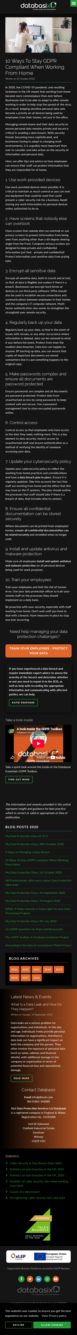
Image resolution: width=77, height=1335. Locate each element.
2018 (14, 977)
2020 (48, 969)
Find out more (19, 779)
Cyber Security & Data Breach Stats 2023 (36, 1163)
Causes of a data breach (25, 1191)
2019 (59, 969)
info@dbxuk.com (42, 1097)
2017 (25, 977)
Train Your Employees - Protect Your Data (38, 651)
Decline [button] (18, 1325)
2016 (36, 977)
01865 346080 (41, 1101)
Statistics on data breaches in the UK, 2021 (37, 1169)
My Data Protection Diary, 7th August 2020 (32, 900)
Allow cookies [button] (52, 1325)
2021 (36, 969)
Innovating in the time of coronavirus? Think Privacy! (38, 945)
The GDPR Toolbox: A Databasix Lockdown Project (37, 937)
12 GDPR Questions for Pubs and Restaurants (34, 929)
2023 (14, 969)
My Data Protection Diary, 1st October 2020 (33, 872)
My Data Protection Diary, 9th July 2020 (30, 921)
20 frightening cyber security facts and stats (37, 1197)
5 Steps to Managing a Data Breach (27, 852)
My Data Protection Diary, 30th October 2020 (34, 844)
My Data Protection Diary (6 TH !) (26, 836)
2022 (25, 969)
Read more (21, 1078)
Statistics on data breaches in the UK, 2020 (37, 1175)
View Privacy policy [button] (54, 1315)
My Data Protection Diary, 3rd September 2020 (35, 892)
